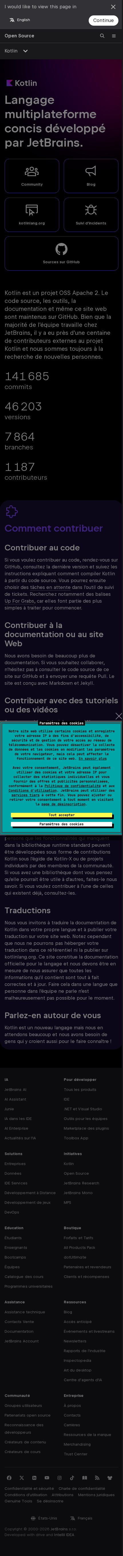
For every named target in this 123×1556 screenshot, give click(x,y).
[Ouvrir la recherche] (102, 35)
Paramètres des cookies (61, 824)
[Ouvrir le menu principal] (113, 35)
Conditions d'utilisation (33, 790)
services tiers (25, 795)
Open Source (19, 36)
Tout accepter (62, 815)
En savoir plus (93, 758)
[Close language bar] (113, 7)
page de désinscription (63, 804)
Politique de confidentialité (73, 786)
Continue (103, 20)
